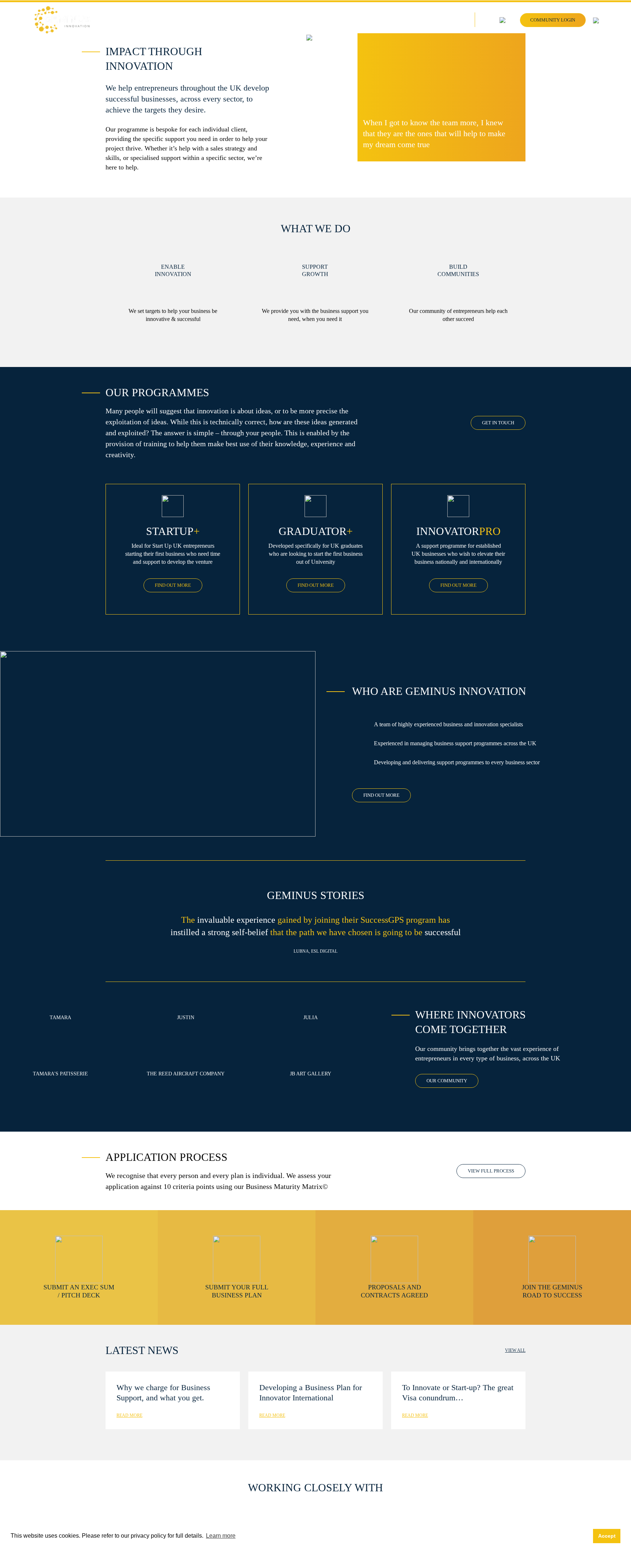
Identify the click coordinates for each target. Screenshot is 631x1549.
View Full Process (491, 1171)
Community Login (552, 20)
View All (515, 1350)
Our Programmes (402, 20)
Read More (129, 1415)
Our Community (447, 1080)
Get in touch (498, 422)
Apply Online (451, 20)
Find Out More (173, 585)
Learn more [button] (221, 1536)
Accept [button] (607, 1536)
